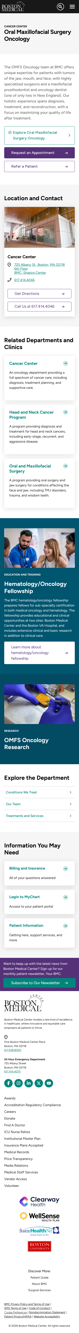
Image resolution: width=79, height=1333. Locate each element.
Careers (10, 1112)
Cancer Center (23, 363)
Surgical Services (39, 1290)
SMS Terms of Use (15, 1308)
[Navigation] (72, 7)
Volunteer (11, 1186)
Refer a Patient (24, 166)
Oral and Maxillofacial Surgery (30, 468)
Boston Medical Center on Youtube (49, 1083)
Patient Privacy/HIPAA (18, 1316)
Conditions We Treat (21, 792)
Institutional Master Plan (22, 1139)
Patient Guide (39, 1277)
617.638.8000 (12, 1050)
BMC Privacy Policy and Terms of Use (27, 1304)
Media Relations (16, 1166)
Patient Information (26, 925)
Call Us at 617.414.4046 (34, 306)
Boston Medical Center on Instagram (18, 1083)
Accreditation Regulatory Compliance (32, 1105)
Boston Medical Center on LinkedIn (28, 1083)
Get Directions (27, 293)
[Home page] (24, 1010)
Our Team (13, 804)
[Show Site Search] (60, 7)
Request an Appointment (33, 152)
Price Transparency (18, 1159)
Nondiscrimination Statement (47, 1312)
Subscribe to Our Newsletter (35, 983)
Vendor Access (15, 1179)
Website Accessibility (47, 1316)
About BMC (39, 1284)
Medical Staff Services (21, 1172)
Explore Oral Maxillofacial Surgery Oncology (35, 135)
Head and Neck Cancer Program (31, 415)
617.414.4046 (24, 280)
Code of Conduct (39, 1308)
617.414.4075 (12, 1071)
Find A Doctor (14, 1125)
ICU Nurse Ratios (17, 1132)
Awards (9, 1098)
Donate (9, 1118)
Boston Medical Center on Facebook (8, 1083)
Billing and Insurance (27, 868)
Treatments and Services (24, 816)
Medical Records (16, 1152)
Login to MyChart (24, 897)
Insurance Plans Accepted (23, 1145)
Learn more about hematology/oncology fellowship (30, 653)
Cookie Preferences (15, 1312)
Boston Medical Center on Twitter (39, 1083)
